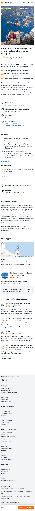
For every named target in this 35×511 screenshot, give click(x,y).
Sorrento (3, 471)
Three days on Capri (6, 413)
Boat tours (4, 415)
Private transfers (5, 390)
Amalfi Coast (4, 469)
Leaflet (17, 256)
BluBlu (7, 488)
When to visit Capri (6, 401)
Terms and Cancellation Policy (14, 125)
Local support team (6, 448)
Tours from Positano (6, 420)
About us (3, 455)
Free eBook (4, 453)
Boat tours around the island (9, 409)
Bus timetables (5, 395)
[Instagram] (2, 380)
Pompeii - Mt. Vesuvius (7, 480)
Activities (3, 424)
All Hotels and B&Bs (6, 432)
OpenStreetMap (24, 256)
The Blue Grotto (5, 411)
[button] (18, 247)
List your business (6, 459)
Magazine (4, 450)
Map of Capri (4, 399)
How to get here (5, 388)
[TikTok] (6, 380)
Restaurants (4, 434)
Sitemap (3, 494)
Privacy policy (18, 496)
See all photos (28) (27, 8)
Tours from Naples (6, 422)
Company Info (28, 491)
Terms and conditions (7, 496)
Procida (3, 478)
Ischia (2, 476)
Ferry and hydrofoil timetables (9, 392)
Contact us (4, 457)
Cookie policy (27, 496)
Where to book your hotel (8, 436)
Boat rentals (4, 397)
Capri (2, 467)
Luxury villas (4, 439)
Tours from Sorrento (6, 418)
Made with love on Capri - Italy (9, 502)
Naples (3, 473)
